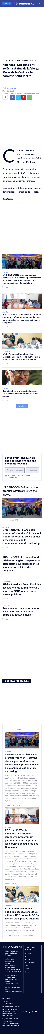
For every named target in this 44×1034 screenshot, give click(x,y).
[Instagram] (26, 1012)
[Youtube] (36, 1012)
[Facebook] (12, 97)
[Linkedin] (30, 1012)
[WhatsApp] (29, 97)
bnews (13, 88)
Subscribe (32, 470)
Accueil (6, 60)
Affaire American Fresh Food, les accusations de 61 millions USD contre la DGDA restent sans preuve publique (21, 357)
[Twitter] (18, 97)
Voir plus (21, 406)
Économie (6, 352)
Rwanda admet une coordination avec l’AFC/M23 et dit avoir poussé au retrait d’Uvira (20, 394)
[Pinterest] (23, 97)
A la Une (16, 60)
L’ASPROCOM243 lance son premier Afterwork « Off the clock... (20, 491)
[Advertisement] (22, 31)
